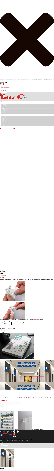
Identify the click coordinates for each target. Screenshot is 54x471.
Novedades (22, 440)
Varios (3, 113)
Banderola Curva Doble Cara (40, 397)
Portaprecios (3, 111)
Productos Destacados (26, 440)
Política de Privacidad (3, 90)
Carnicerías (4, 440)
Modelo (1, 271)
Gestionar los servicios (3, 86)
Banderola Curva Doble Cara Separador (47, 397)
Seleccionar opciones (2, 468)
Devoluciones (23, 439)
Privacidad (4, 439)
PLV (2, 123)
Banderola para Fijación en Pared (33, 397)
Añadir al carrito (1, 273)
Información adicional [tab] (3, 275)
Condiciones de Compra (13, 439)
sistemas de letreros (3, 397)
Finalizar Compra (30, 439)
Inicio (1, 102)
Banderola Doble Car (18, 397)
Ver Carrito (27, 439)
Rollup (16, 440)
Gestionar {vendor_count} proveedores (5, 87)
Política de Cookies (2, 80)
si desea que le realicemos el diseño (36, 319)
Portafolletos (3, 118)
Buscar (0, 92)
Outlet (3, 108)
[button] (27, 40)
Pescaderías (1, 440)
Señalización (3, 106)
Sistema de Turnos (8, 440)
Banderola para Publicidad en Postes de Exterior (25, 397)
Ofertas (3, 107)
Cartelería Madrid (13, 440)
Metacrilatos (3, 110)
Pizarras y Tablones (4, 105)
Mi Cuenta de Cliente (19, 439)
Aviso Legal (1, 439)
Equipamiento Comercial (4, 104)
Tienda (2, 103)
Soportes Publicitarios (4, 119)
